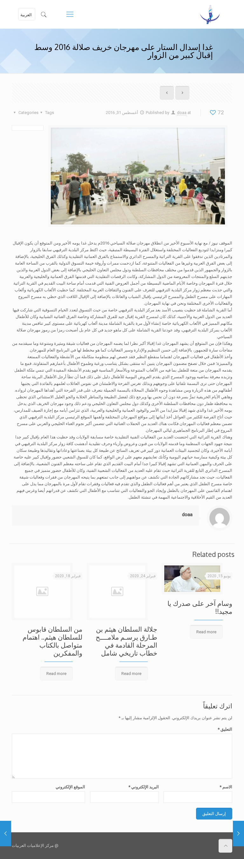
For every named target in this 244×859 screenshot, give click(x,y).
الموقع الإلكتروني (70, 786)
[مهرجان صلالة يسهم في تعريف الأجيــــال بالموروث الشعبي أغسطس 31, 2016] (5, 833)
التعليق (225, 729)
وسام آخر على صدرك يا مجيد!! (199, 607)
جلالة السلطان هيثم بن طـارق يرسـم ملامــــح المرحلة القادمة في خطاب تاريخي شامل (126, 641)
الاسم (226, 786)
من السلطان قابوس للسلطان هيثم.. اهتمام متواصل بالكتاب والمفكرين (52, 641)
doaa (181, 112)
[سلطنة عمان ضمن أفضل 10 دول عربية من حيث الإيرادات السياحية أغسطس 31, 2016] (238, 833)
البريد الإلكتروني (143, 786)
